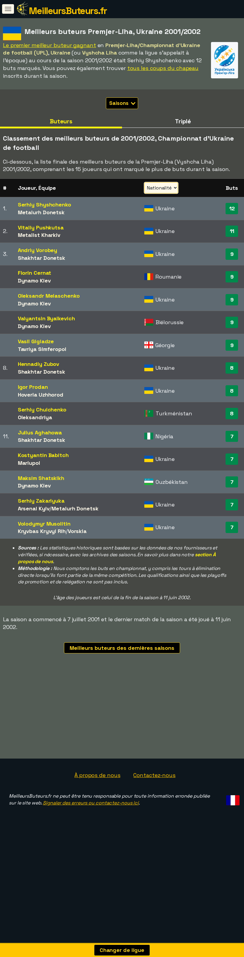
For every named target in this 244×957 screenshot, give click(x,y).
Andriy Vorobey (37, 250)
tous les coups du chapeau (163, 68)
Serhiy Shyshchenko (44, 204)
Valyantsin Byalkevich (46, 318)
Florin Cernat (34, 272)
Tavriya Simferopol (42, 349)
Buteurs (61, 121)
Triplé (183, 121)
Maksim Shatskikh (41, 478)
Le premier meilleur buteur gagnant (49, 45)
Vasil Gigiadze (36, 341)
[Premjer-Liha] (224, 72)
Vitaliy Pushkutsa (41, 227)
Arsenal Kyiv (34, 508)
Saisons (119, 103)
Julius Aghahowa (40, 432)
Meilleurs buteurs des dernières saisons (122, 647)
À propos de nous (97, 775)
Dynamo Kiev (34, 280)
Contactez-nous (154, 775)
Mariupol (29, 462)
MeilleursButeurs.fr (68, 11)
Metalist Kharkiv (39, 235)
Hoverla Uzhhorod (40, 394)
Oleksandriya (35, 417)
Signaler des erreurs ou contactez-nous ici (91, 803)
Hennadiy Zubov (39, 364)
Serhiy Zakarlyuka (41, 500)
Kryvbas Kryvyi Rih (42, 531)
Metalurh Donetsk (41, 212)
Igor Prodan (33, 386)
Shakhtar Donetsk (41, 257)
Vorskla (77, 531)
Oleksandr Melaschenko (49, 295)
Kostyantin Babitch (43, 455)
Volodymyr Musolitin (44, 523)
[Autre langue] (232, 798)
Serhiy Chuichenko (42, 409)
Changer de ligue (122, 950)
